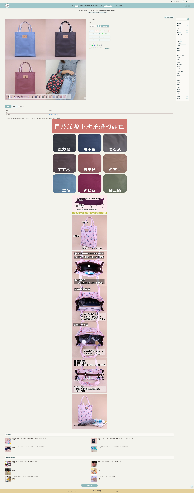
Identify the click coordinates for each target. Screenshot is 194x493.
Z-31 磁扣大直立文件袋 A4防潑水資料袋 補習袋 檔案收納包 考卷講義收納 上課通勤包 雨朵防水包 (29, 438)
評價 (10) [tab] (15, 106)
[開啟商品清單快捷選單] (192, 486)
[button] (177, 16)
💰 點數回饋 (102, 30)
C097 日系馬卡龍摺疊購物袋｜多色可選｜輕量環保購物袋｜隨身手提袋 (25, 476)
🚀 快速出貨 (92, 30)
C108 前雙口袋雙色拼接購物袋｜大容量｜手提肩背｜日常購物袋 (109, 461)
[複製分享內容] (102, 45)
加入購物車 (105, 26)
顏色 (90, 22)
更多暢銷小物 (89, 485)
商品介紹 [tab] (8, 106)
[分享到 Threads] (90, 45)
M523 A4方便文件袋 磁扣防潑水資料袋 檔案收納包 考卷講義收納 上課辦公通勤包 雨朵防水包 (114, 446)
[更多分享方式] (99, 45)
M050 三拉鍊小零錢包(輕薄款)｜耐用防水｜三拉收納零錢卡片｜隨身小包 (25, 461)
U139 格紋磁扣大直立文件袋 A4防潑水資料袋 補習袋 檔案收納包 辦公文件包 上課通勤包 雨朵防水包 (116, 438)
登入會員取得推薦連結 (106, 48)
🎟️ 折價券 (97, 30)
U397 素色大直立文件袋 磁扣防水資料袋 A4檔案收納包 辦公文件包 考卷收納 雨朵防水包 (28, 446)
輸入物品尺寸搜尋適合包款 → (54, 114)
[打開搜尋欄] (186, 5)
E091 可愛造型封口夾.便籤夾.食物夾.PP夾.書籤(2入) (107, 476)
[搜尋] (188, 19)
